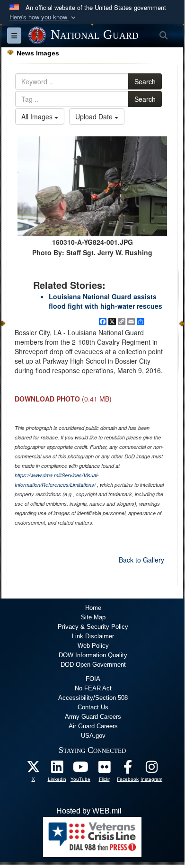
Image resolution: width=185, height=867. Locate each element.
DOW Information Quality (93, 655)
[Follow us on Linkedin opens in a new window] (57, 769)
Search (145, 81)
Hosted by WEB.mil (89, 811)
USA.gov (93, 735)
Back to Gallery (141, 559)
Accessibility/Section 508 (93, 697)
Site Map (93, 617)
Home (93, 607)
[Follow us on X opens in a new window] (33, 769)
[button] (43, 17)
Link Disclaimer (93, 636)
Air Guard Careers (93, 726)
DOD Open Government (93, 664)
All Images (37, 116)
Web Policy (93, 645)
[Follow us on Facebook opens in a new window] (128, 769)
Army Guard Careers (93, 716)
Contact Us (93, 707)
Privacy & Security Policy (93, 626)
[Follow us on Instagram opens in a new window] (151, 769)
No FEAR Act (93, 688)
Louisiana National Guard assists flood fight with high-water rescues (105, 301)
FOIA (93, 678)
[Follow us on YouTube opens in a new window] (80, 769)
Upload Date (95, 116)
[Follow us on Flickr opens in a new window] (104, 769)
